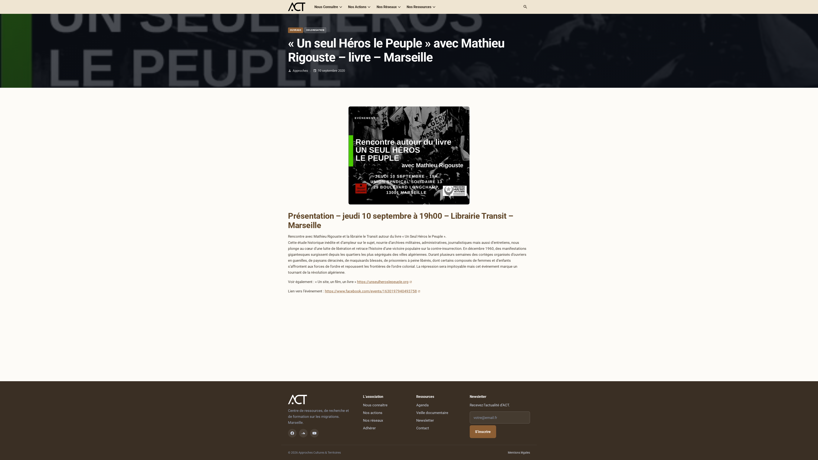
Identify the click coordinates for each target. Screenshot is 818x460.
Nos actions (372, 413)
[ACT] (296, 7)
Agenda (422, 405)
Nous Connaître (326, 7)
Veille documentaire (432, 413)
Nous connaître (375, 405)
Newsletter (425, 420)
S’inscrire (483, 432)
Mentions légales (519, 452)
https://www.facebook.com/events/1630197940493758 (371, 291)
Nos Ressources (419, 7)
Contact (422, 428)
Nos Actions (357, 7)
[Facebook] (292, 433)
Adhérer (369, 428)
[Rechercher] (525, 7)
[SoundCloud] (303, 433)
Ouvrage (295, 30)
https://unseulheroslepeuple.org (383, 282)
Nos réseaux (373, 420)
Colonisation (315, 30)
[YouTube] (314, 433)
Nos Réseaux (387, 7)
